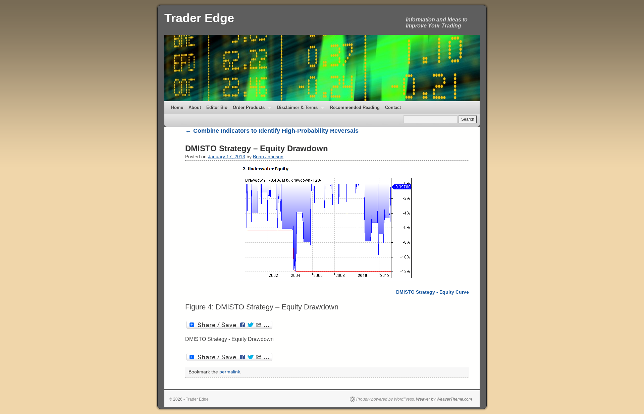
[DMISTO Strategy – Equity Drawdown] (327, 223)
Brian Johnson (268, 156)
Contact (393, 107)
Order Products (247, 109)
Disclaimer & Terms (296, 109)
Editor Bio (216, 107)
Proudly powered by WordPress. (385, 399)
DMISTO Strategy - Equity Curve (432, 292)
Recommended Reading (355, 107)
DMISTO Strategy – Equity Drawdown (256, 148)
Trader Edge (199, 18)
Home (177, 107)
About (195, 107)
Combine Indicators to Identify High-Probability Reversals (272, 130)
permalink (229, 371)
